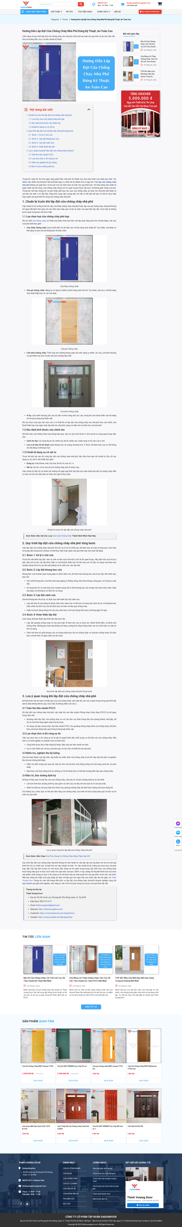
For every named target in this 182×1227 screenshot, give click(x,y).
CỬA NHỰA (67, 1173)
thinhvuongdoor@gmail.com (48, 905)
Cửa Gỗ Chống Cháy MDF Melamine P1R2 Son (142, 1067)
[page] (21, 1203)
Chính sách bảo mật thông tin (104, 1173)
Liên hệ (117, 12)
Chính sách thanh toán (101, 1194)
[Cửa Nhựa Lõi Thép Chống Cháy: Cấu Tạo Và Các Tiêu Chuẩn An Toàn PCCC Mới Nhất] (131, 61)
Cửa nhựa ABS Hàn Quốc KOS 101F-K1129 (36, 1127)
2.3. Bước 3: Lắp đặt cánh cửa (41, 143)
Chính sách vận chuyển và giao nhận (105, 1180)
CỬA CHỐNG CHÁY (70, 1179)
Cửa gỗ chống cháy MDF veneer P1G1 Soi (107, 1067)
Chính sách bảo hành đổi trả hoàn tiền (106, 1187)
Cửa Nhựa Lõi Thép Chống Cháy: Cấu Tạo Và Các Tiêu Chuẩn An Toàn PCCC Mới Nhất (149, 59)
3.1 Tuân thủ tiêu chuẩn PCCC (41, 154)
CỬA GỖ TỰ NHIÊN (70, 1184)
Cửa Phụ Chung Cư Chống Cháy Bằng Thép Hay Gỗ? (68, 856)
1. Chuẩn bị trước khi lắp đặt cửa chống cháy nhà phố (49, 115)
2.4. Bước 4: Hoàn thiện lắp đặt (41, 147)
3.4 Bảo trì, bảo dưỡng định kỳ (41, 166)
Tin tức (69, 12)
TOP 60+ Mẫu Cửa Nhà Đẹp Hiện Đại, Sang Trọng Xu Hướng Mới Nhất (148, 74)
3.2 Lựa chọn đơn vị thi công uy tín (43, 158)
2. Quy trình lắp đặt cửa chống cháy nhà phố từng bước (50, 131)
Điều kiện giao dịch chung (102, 1168)
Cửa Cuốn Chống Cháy (62, 536)
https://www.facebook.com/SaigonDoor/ (57, 913)
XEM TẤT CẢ (91, 1007)
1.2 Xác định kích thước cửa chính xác (44, 123)
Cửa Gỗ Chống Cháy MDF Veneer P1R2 (37, 1066)
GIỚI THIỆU (55, 12)
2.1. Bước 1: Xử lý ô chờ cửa (40, 135)
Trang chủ (55, 19)
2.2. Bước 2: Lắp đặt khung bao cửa (43, 139)
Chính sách (102, 12)
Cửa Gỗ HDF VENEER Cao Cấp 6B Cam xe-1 (107, 1127)
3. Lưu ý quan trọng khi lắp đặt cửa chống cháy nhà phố (50, 150)
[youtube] (27, 1203)
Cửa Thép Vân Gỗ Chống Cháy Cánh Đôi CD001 (73, 1127)
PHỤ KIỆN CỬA (68, 1199)
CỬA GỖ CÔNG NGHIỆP (72, 1168)
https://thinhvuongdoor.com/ (51, 909)
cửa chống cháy (39, 221)
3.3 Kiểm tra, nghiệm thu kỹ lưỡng (42, 162)
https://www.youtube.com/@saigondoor (55, 917)
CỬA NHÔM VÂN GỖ (70, 1194)
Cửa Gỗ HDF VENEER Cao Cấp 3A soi (72, 1066)
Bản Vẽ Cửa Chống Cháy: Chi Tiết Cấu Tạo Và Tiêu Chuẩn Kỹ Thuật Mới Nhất (149, 44)
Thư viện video (85, 12)
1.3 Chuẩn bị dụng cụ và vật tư (41, 127)
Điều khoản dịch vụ (100, 1199)
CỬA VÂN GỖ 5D (69, 1189)
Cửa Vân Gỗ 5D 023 (135, 1126)
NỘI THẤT (67, 1204)
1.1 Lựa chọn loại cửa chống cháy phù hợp (46, 119)
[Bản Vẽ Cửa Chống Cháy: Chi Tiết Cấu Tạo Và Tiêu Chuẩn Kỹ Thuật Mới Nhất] (131, 46)
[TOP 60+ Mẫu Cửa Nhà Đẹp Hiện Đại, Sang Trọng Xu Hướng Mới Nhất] (131, 76)
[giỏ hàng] (160, 4)
